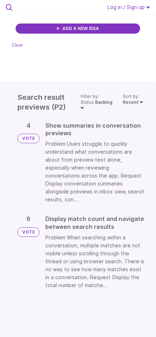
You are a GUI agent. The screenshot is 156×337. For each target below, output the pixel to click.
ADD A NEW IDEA (80, 28)
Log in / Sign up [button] (126, 7)
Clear (17, 45)
